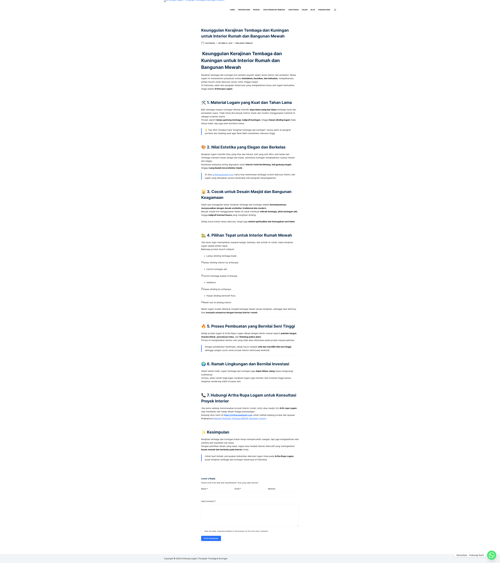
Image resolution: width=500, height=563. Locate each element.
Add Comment (208, 501)
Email (238, 489)
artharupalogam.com (223, 174)
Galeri (304, 10)
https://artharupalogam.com (238, 415)
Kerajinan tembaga (244, 43)
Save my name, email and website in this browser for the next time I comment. (236, 531)
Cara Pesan (293, 10)
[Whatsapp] (491, 555)
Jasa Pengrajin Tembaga (274, 10)
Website (271, 489)
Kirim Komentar (211, 538)
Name (204, 489)
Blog (313, 10)
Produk (256, 10)
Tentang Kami (244, 10)
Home (232, 10)
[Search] (335, 10)
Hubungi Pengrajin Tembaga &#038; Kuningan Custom (239, 418)
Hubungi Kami (324, 10)
